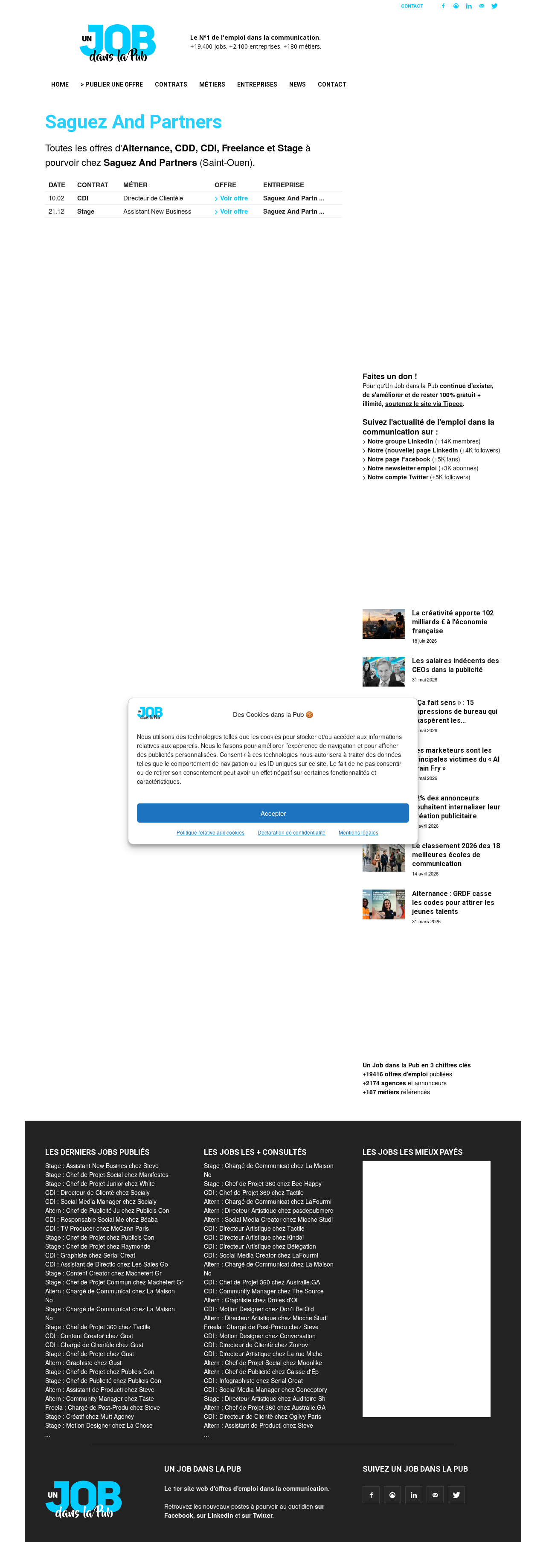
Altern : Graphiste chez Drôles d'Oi (250, 1300)
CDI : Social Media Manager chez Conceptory (265, 1389)
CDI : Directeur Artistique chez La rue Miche (263, 1353)
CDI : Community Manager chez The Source (264, 1291)
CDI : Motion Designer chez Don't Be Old (259, 1308)
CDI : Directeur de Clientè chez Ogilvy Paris (262, 1416)
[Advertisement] (427, 241)
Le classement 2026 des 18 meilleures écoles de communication (456, 855)
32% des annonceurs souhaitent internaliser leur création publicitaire (456, 807)
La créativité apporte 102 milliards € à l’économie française (453, 622)
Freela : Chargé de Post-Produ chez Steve (102, 1407)
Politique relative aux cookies (210, 832)
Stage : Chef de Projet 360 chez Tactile (98, 1326)
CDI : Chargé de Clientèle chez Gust (94, 1344)
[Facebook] (443, 6)
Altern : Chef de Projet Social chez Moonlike (263, 1362)
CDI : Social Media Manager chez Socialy (101, 1201)
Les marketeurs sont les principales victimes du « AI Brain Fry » (456, 759)
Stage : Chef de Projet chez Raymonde (98, 1246)
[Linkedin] (468, 6)
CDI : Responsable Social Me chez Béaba (101, 1219)
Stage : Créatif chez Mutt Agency (89, 1416)
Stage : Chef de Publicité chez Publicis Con (103, 1380)
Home (60, 84)
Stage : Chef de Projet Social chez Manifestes (106, 1174)
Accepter (273, 813)
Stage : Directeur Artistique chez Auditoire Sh (264, 1398)
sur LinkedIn (215, 1515)
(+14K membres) (424, 441)
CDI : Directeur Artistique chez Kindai (254, 1237)
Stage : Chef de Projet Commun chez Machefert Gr (114, 1282)
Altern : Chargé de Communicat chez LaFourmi (267, 1201)
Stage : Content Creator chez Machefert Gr (103, 1273)
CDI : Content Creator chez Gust (89, 1335)
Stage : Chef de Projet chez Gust (89, 1353)
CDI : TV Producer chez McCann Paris (97, 1228)
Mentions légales (358, 832)
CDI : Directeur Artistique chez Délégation (260, 1246)
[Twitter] (494, 6)
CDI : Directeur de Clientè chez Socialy (97, 1192)
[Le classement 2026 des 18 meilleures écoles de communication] (384, 857)
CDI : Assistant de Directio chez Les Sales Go (106, 1264)
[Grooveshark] (456, 6)
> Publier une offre (112, 84)
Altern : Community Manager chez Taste (99, 1398)
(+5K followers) (419, 476)
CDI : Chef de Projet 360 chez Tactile (254, 1192)
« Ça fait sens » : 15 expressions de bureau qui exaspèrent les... (454, 712)
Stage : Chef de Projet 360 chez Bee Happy (263, 1183)
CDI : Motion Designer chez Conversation (260, 1335)
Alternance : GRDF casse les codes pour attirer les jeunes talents (453, 903)
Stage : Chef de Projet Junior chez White (100, 1183)
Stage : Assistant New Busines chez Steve (102, 1165)
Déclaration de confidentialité (291, 832)
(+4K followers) (434, 450)
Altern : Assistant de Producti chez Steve (99, 1389)
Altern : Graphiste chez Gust (83, 1362)
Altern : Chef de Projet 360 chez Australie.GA (264, 1407)
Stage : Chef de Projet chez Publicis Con (99, 1237)
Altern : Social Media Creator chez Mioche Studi (268, 1219)
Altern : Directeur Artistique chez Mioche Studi (266, 1317)
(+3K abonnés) (423, 468)
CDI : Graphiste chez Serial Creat (90, 1255)
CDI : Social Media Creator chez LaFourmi (261, 1255)
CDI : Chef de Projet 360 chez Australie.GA (262, 1282)
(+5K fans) (414, 459)
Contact (412, 6)
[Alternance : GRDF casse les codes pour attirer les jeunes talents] (384, 904)
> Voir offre (231, 198)
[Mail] (481, 6)
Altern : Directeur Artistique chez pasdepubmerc (268, 1210)
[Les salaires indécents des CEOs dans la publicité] (384, 672)
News (297, 84)
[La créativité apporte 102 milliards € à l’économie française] (384, 624)
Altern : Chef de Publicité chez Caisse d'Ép (261, 1371)
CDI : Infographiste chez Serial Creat (253, 1380)
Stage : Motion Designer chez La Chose (99, 1425)
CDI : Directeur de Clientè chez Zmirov (256, 1344)
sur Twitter (257, 1515)
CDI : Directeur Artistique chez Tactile (254, 1228)
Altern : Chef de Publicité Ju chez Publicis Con (107, 1210)
